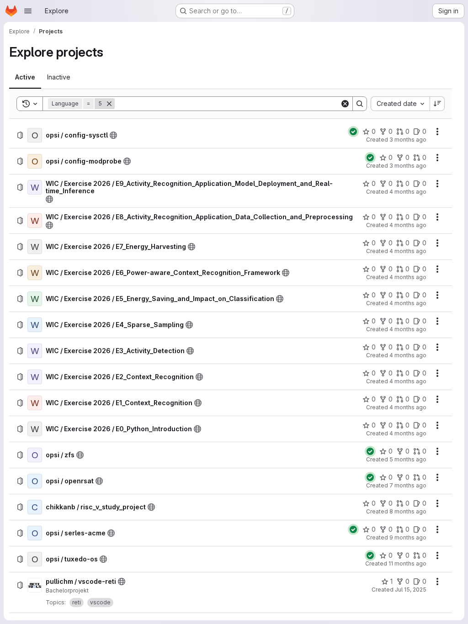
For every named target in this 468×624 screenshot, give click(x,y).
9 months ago (407, 537)
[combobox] (400, 103)
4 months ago (407, 191)
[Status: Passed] (353, 131)
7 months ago (407, 485)
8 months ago (407, 511)
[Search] (359, 103)
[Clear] (345, 103)
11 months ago (407, 563)
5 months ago (407, 459)
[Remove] (109, 103)
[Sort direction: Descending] (437, 103)
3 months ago (407, 139)
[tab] (25, 77)
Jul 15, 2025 (410, 589)
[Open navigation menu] (28, 11)
